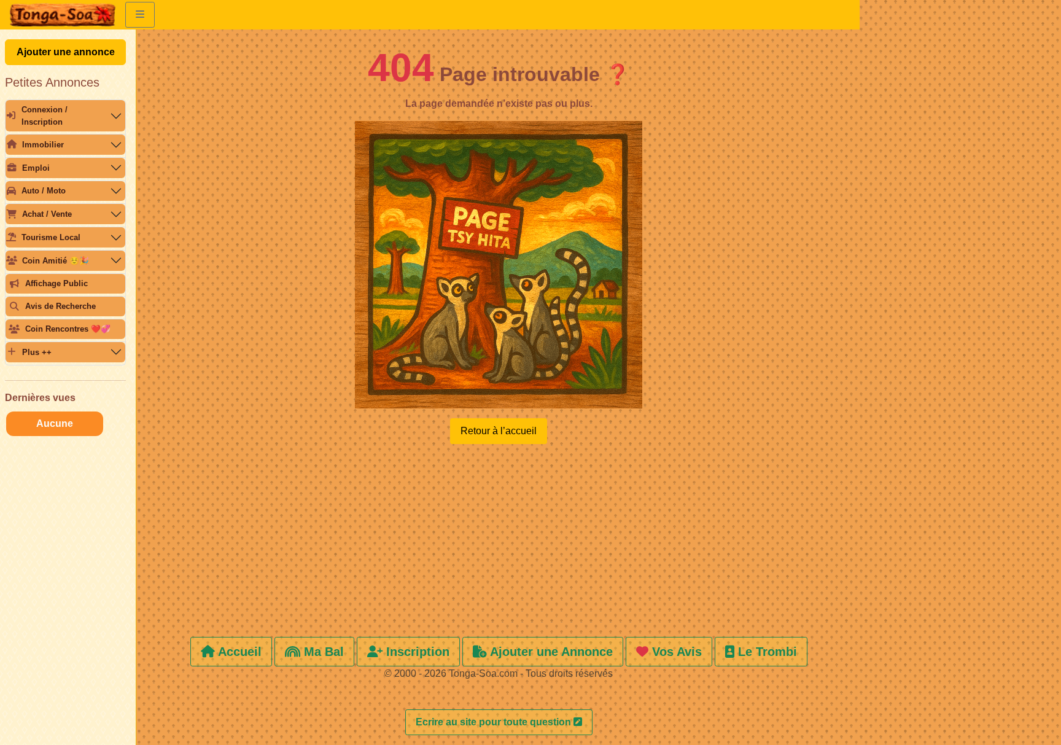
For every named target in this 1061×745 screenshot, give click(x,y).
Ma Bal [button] (322, 651)
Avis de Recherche (60, 306)
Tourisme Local (50, 237)
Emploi (36, 168)
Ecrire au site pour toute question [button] (494, 722)
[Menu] (140, 15)
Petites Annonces (52, 82)
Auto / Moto (43, 190)
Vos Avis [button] (675, 651)
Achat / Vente (47, 214)
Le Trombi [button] (765, 651)
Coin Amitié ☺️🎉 (55, 260)
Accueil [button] (238, 651)
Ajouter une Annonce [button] (550, 651)
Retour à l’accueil (499, 431)
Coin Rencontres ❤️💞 (68, 328)
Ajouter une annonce (66, 52)
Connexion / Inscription (44, 115)
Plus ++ (37, 352)
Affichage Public (56, 283)
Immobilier (43, 144)
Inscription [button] (416, 651)
